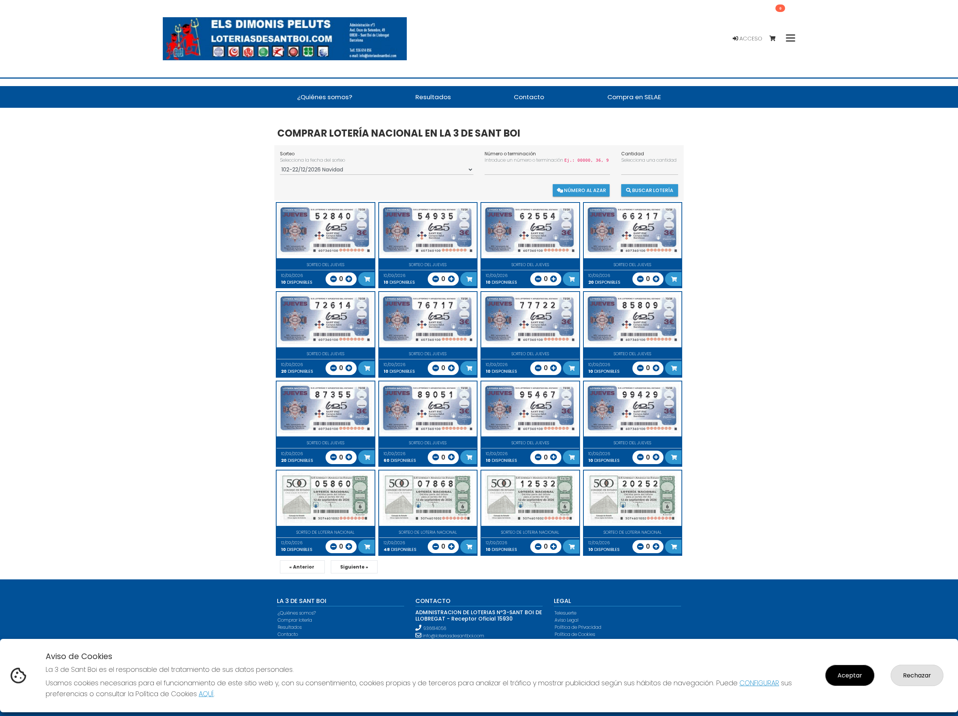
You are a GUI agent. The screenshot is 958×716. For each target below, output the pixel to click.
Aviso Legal (567, 620)
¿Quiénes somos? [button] (324, 96)
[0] (775, 38)
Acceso (750, 38)
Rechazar (917, 675)
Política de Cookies (575, 634)
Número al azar (584, 190)
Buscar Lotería (652, 190)
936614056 (434, 628)
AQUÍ (206, 693)
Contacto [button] (529, 96)
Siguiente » (354, 567)
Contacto (288, 634)
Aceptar (850, 675)
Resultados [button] (433, 96)
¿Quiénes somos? (297, 613)
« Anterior (302, 567)
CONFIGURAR (759, 683)
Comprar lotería (295, 620)
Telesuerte (565, 613)
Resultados (290, 627)
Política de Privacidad (578, 627)
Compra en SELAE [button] (634, 96)
